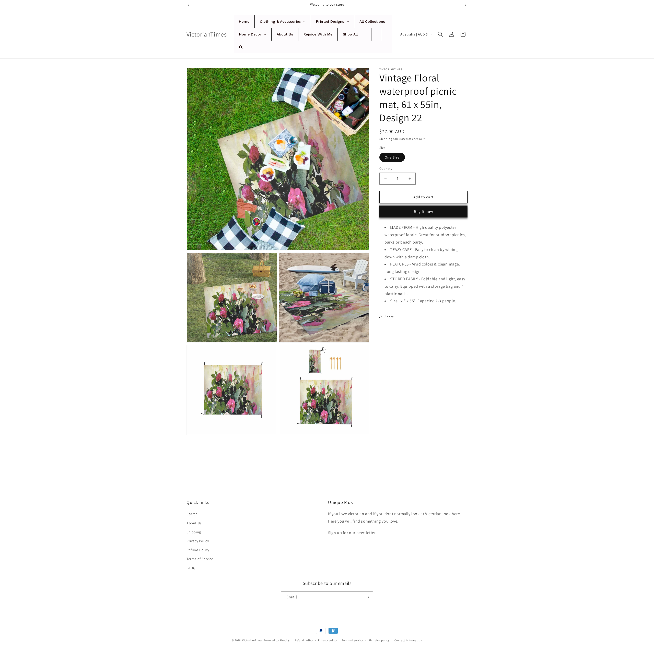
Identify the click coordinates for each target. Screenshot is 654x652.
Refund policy (304, 640)
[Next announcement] (465, 5)
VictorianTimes (252, 640)
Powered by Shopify (277, 640)
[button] (440, 34)
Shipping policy (379, 640)
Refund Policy (197, 550)
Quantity (385, 168)
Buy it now (423, 211)
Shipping (385, 139)
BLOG (190, 568)
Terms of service (352, 640)
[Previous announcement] (188, 5)
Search (192, 514)
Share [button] (389, 317)
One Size (392, 157)
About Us (194, 523)
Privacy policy (327, 640)
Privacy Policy (197, 541)
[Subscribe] (367, 597)
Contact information (408, 640)
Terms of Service (199, 559)
